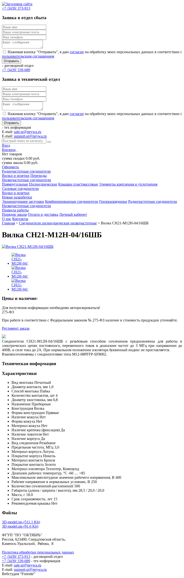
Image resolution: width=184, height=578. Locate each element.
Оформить (10, 167)
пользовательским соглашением (28, 56)
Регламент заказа (15, 328)
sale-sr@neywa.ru (27, 132)
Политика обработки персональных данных (38, 552)
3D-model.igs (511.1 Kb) (21, 522)
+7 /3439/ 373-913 (16, 557)
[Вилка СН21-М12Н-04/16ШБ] (27, 247)
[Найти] (49, 142)
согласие (77, 52)
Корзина (9, 150)
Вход (6, 145)
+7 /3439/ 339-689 (16, 561)
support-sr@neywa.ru (30, 136)
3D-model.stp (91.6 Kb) (20, 526)
